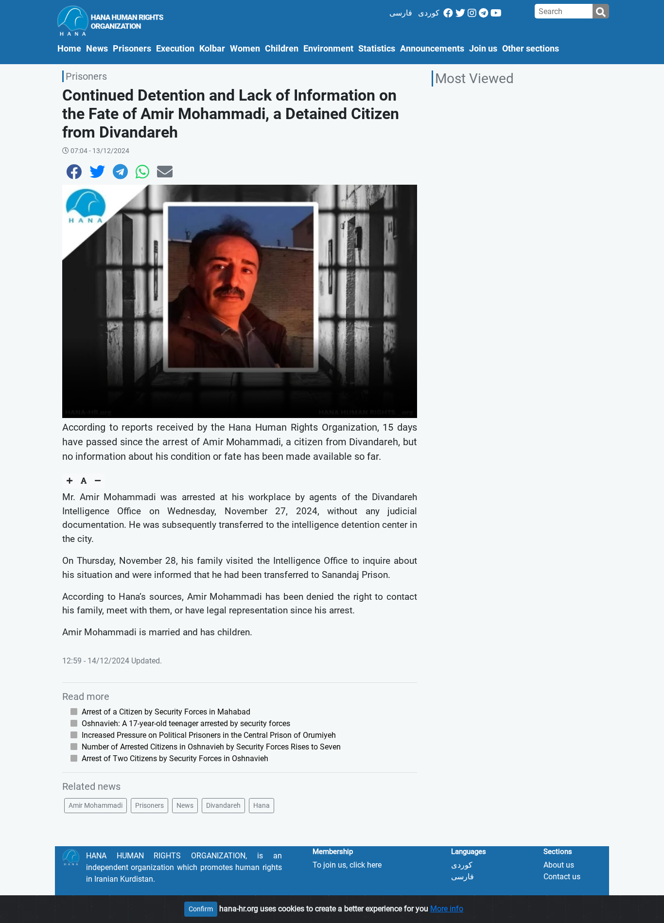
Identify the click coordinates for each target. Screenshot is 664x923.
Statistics (376, 48)
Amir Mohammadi (95, 805)
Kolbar (212, 48)
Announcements (432, 48)
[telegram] (483, 13)
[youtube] (496, 13)
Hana (261, 805)
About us (558, 865)
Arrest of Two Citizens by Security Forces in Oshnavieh (175, 758)
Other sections (530, 48)
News (97, 48)
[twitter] (460, 13)
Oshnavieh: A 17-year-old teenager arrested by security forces (186, 723)
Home (70, 48)
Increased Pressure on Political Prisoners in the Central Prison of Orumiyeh (209, 735)
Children (281, 48)
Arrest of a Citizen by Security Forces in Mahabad (166, 711)
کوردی (428, 12)
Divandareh (223, 805)
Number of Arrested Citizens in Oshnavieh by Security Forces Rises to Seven (211, 746)
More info (446, 908)
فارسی (400, 12)
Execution (175, 48)
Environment (328, 48)
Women (245, 48)
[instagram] (472, 13)
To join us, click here (347, 865)
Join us (483, 48)
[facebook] (448, 13)
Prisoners (132, 48)
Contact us (561, 876)
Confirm (201, 909)
